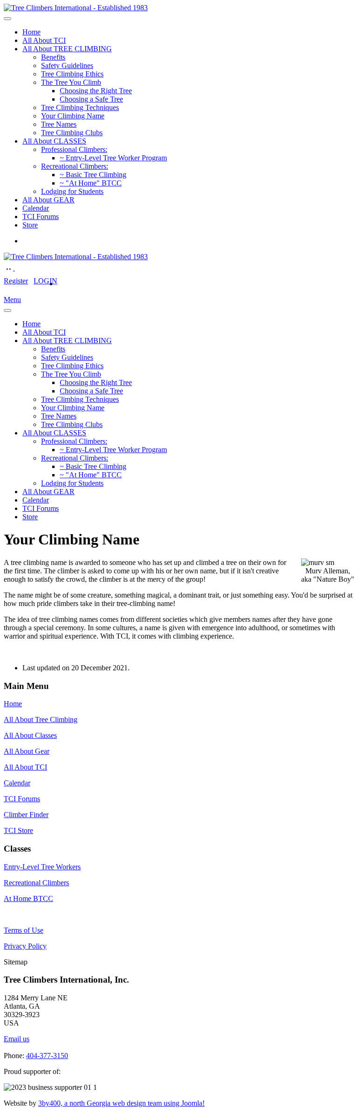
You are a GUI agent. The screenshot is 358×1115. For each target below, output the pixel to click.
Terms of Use (23, 930)
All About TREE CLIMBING (67, 49)
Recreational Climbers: (74, 166)
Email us (16, 1039)
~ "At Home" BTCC (91, 183)
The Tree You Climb (71, 82)
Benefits (53, 57)
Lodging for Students (72, 191)
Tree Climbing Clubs (72, 133)
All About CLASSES (54, 141)
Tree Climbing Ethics (72, 74)
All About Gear (26, 751)
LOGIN (45, 281)
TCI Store (18, 830)
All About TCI (44, 40)
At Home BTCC (28, 898)
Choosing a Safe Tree (91, 99)
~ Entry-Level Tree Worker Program (113, 158)
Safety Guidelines (67, 65)
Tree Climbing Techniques (80, 107)
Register (16, 281)
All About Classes (30, 735)
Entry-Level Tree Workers (42, 867)
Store (30, 225)
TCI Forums (40, 216)
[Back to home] (76, 8)
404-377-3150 (47, 1056)
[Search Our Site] (19, 268)
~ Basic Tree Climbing (93, 175)
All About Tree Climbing (40, 719)
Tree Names (58, 124)
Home (31, 32)
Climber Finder (26, 815)
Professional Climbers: (74, 149)
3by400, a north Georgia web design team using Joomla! (121, 1103)
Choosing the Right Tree (96, 91)
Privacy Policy (25, 946)
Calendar (35, 208)
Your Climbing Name (72, 116)
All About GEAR (48, 200)
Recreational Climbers (36, 883)
